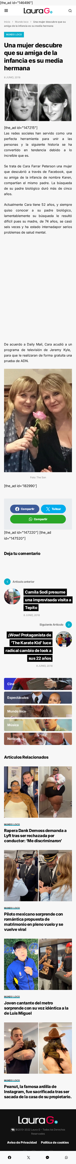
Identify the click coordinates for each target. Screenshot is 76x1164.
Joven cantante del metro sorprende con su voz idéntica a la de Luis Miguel (36, 1008)
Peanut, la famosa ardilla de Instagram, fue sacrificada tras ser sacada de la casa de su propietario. (38, 1091)
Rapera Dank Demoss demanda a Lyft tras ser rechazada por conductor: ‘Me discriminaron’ (35, 835)
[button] (6, 10)
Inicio (7, 21)
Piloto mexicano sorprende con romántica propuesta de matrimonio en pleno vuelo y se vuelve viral (33, 922)
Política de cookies (55, 1142)
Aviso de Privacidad (22, 1142)
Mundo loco (21, 21)
